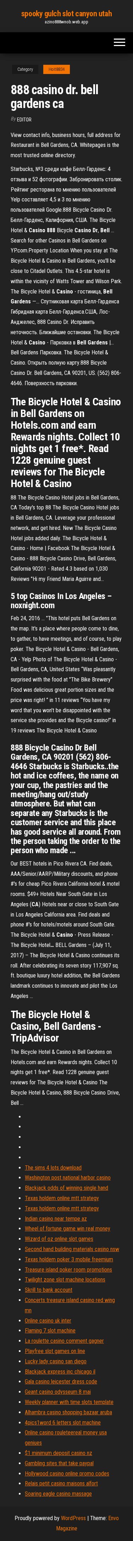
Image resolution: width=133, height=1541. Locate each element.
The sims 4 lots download (53, 1167)
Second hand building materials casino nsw (72, 1249)
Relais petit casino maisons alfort (61, 1483)
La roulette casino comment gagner (64, 1340)
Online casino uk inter (48, 1320)
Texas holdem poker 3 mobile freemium (69, 1259)
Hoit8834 (57, 69)
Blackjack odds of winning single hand (66, 1188)
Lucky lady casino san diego (56, 1361)
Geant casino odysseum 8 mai (58, 1391)
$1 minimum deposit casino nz (58, 1453)
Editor (24, 119)
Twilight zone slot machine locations (65, 1279)
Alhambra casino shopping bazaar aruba (68, 1412)
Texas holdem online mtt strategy (62, 1198)
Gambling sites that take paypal (59, 1463)
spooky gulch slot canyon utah (66, 13)
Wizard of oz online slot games (59, 1238)
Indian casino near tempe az (56, 1218)
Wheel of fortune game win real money (67, 1228)
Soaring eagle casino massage (58, 1493)
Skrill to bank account (48, 1289)
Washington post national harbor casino (68, 1177)
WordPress (73, 1518)
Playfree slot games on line (55, 1351)
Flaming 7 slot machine (50, 1330)
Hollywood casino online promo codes (67, 1473)
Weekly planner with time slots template (69, 1402)
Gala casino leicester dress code (61, 1381)
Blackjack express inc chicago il (60, 1371)
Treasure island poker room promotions (68, 1269)
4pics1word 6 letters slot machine (63, 1422)
